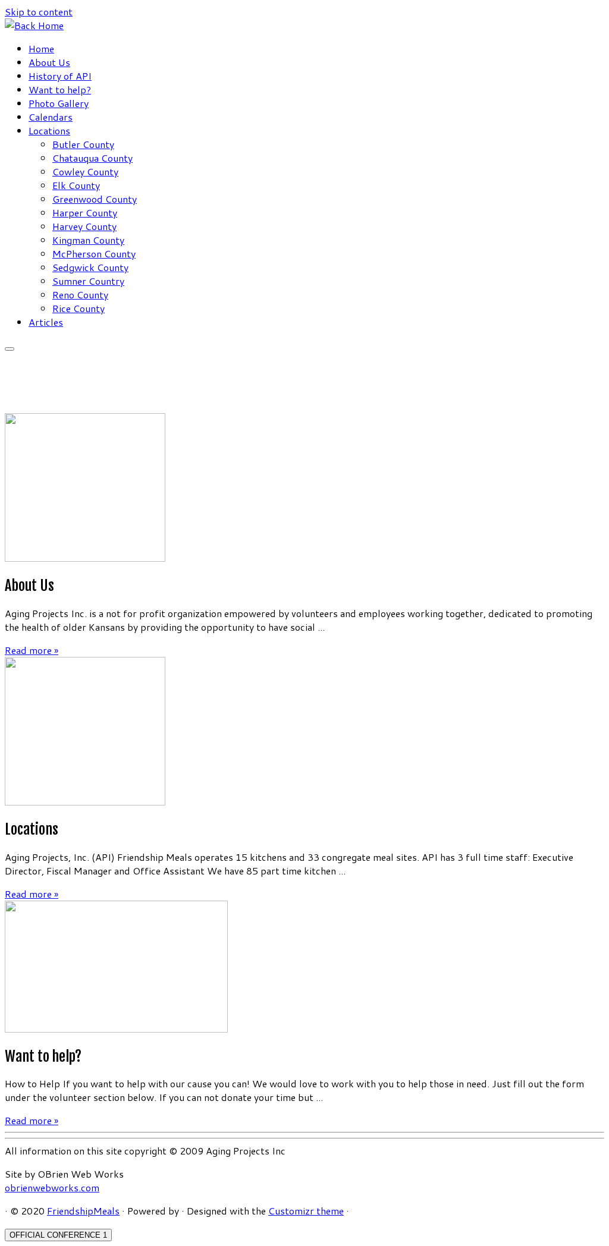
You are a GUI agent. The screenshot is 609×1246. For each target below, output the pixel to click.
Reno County (80, 294)
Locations (49, 130)
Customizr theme (306, 1210)
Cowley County (85, 171)
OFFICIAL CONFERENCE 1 (58, 1235)
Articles (46, 322)
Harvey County (84, 226)
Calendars (51, 117)
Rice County (78, 308)
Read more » (31, 650)
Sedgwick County (90, 267)
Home (41, 48)
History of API (60, 76)
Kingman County (88, 240)
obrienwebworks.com (52, 1187)
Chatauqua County (92, 158)
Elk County (76, 185)
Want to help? (60, 89)
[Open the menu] (9, 349)
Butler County (83, 144)
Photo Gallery (59, 103)
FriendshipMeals (83, 1210)
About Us (49, 62)
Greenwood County (94, 199)
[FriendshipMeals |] (34, 25)
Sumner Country (88, 281)
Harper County (84, 212)
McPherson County (94, 253)
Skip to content (39, 11)
